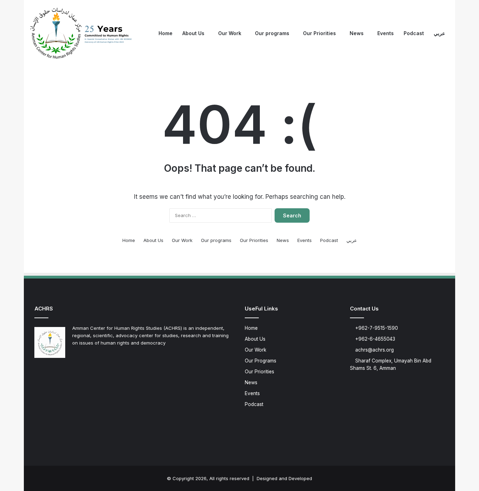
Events (385, 33)
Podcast (414, 33)
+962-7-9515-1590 (376, 328)
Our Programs (260, 361)
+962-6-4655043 (374, 339)
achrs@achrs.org (374, 350)
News (357, 33)
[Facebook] (38, 372)
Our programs (272, 33)
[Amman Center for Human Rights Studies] (81, 33)
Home (165, 33)
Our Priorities (319, 33)
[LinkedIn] (55, 372)
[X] (47, 372)
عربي (439, 33)
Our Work (229, 33)
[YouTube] (64, 372)
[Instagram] (72, 372)
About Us (193, 33)
